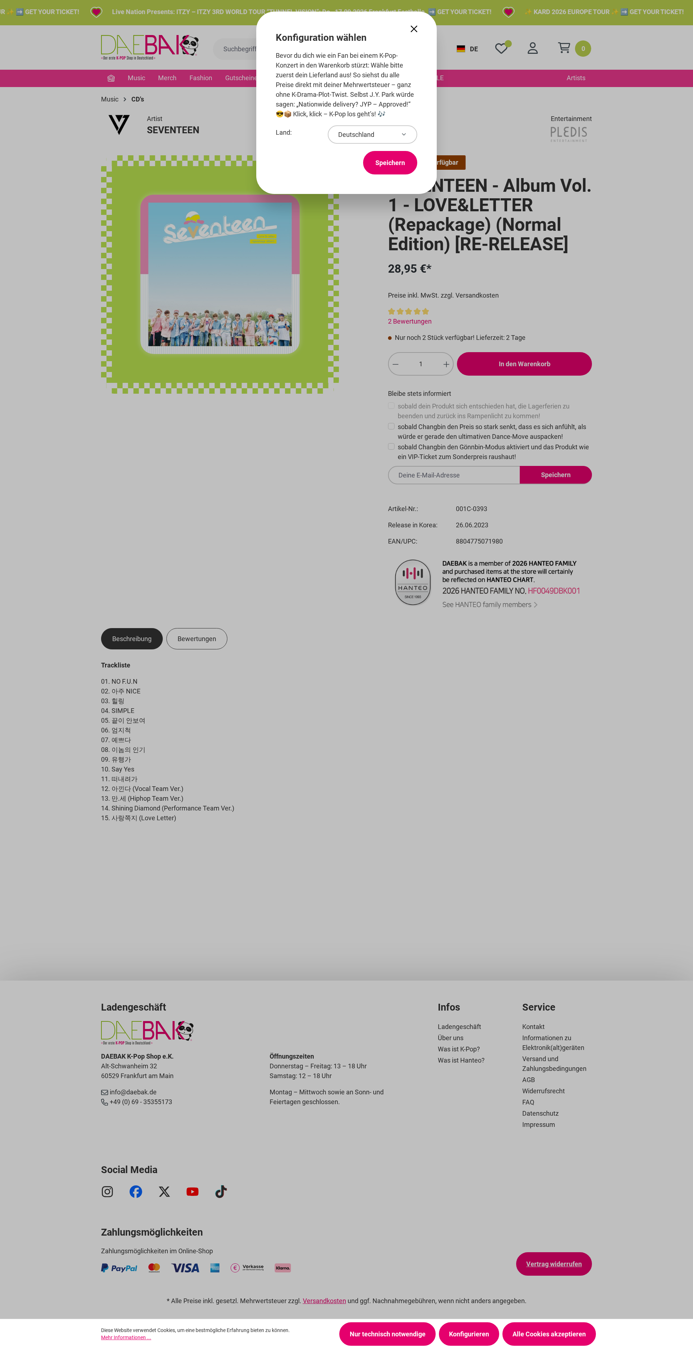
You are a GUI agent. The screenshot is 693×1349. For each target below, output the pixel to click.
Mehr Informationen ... (126, 1337)
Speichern (390, 163)
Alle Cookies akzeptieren (549, 1334)
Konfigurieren (469, 1334)
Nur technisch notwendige (388, 1334)
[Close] (414, 29)
